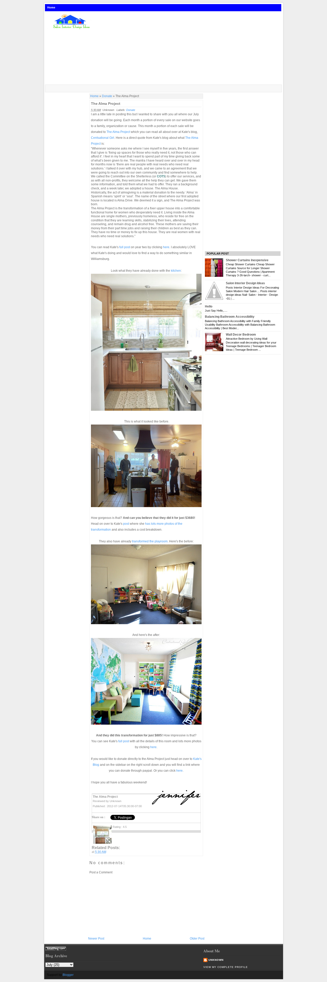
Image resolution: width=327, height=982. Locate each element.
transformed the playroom (150, 541)
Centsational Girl (102, 138)
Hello (208, 306)
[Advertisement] (190, 48)
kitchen (176, 270)
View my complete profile (225, 967)
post (126, 524)
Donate (107, 96)
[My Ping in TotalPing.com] (55, 949)
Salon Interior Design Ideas (245, 283)
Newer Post (96, 938)
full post (124, 247)
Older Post (197, 938)
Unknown (216, 959)
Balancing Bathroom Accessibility (229, 316)
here (166, 247)
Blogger (68, 975)
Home (51, 7)
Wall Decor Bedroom (241, 334)
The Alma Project (105, 103)
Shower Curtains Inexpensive (247, 260)
